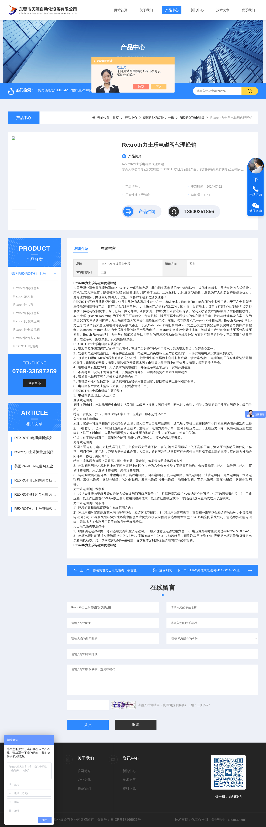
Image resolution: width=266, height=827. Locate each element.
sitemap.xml (237, 819)
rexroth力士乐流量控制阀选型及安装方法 (36, 452)
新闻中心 (197, 10)
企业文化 (84, 779)
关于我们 (146, 10)
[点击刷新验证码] (123, 705)
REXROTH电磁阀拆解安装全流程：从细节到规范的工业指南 (36, 438)
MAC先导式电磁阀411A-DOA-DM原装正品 (219, 570)
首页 (116, 117)
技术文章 (222, 10)
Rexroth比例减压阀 (26, 321)
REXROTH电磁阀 (192, 117)
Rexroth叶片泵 (23, 304)
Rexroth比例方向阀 (26, 338)
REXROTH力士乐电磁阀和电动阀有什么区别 (36, 509)
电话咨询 (255, 194)
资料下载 (129, 788)
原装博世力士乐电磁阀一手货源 (115, 570)
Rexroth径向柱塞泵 (26, 288)
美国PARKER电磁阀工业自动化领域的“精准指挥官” (36, 466)
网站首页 (120, 10)
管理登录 (218, 819)
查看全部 (34, 383)
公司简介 (84, 771)
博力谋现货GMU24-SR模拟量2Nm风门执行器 (72, 90)
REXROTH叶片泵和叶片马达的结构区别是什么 (36, 494)
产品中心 (172, 10)
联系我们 (248, 10)
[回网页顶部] (256, 179)
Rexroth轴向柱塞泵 (26, 313)
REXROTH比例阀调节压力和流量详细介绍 (36, 480)
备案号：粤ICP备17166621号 (119, 819)
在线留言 (108, 248)
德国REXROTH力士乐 (158, 117)
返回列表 (165, 570)
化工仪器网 (199, 819)
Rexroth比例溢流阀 (26, 329)
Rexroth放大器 (23, 296)
